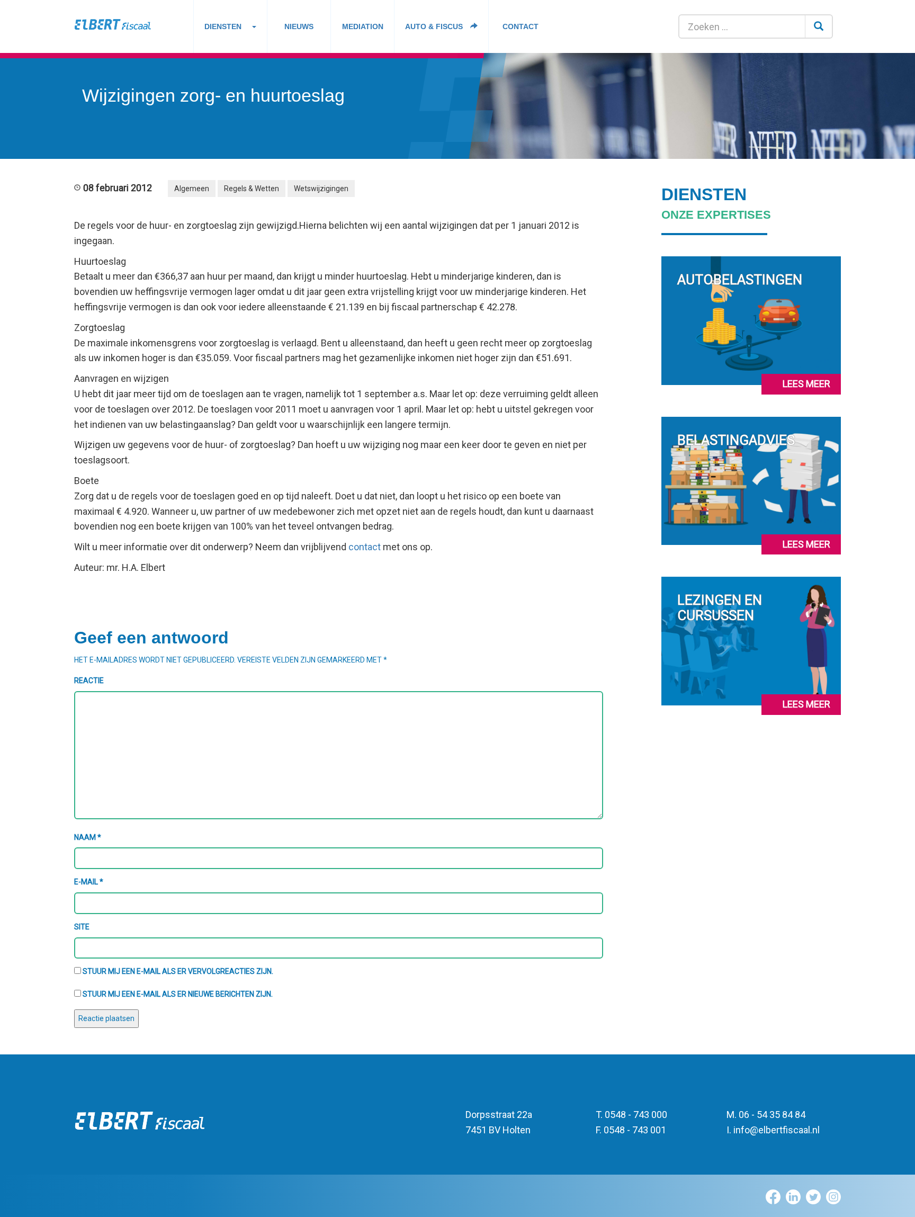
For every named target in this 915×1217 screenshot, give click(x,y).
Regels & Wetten (251, 188)
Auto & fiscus (435, 26)
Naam (87, 837)
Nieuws (298, 26)
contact (364, 546)
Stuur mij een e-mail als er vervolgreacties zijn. (178, 971)
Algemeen (191, 188)
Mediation (362, 26)
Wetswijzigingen (321, 188)
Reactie (89, 680)
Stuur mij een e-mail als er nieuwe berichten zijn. (178, 994)
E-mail (88, 882)
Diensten (222, 26)
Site (81, 927)
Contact (521, 26)
